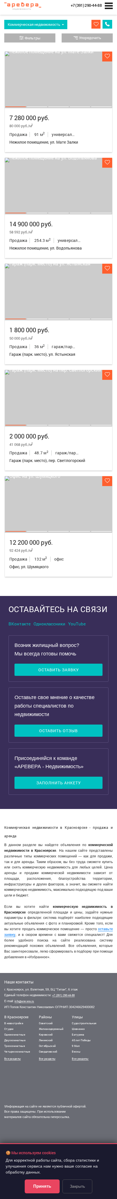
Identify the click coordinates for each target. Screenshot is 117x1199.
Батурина (78, 1034)
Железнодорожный (51, 1028)
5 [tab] (101, 531)
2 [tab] (37, 531)
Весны (76, 1051)
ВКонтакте (20, 624)
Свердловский (48, 1051)
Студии (9, 1028)
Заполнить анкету (58, 782)
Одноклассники (49, 624)
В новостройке (13, 1023)
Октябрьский (47, 1045)
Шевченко (78, 1028)
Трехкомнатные (14, 1045)
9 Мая (76, 1045)
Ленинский (46, 1040)
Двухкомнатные (15, 1040)
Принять (42, 1186)
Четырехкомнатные (17, 1051)
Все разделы (12, 1058)
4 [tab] (80, 531)
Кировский (46, 1034)
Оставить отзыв (58, 730)
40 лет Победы (81, 1040)
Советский (46, 1023)
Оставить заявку (58, 669)
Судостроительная (84, 1023)
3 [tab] (58, 531)
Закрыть (77, 1186)
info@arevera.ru (24, 1001)
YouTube (77, 624)
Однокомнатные (14, 1034)
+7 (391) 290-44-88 (63, 995)
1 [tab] (15, 531)
